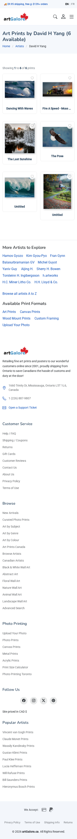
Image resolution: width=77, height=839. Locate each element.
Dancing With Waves (19, 108)
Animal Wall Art (12, 594)
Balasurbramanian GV (18, 262)
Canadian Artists (13, 560)
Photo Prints (10, 640)
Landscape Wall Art (14, 601)
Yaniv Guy (9, 269)
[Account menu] (63, 17)
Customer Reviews (14, 460)
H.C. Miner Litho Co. (16, 282)
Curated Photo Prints (15, 519)
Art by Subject (11, 526)
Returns (7, 447)
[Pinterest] (53, 700)
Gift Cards (8, 454)
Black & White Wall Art (16, 567)
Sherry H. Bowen (48, 269)
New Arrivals (10, 513)
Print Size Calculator (15, 667)
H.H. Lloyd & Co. (46, 282)
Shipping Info (52, 822)
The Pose (57, 156)
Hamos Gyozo (12, 256)
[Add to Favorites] (32, 78)
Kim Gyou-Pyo (36, 256)
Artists (19, 46)
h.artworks (50, 275)
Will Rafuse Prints (13, 773)
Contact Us (9, 467)
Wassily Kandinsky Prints (18, 745)
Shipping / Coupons (15, 440)
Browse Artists (11, 553)
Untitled (19, 206)
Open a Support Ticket (23, 407)
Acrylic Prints (10, 660)
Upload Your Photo (16, 325)
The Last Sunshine (20, 159)
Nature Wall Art (12, 587)
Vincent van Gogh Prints (17, 732)
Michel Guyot (47, 262)
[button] (72, 17)
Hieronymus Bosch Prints (18, 786)
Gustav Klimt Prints (14, 752)
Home (6, 46)
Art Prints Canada (13, 547)
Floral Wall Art (11, 581)
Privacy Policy (11, 481)
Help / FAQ (9, 433)
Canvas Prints (30, 312)
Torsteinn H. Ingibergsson (20, 275)
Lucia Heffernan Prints (16, 766)
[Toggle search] (55, 17)
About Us (8, 474)
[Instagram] (33, 700)
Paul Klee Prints (12, 759)
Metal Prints (10, 653)
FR (73, 4)
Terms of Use (10, 488)
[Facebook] (24, 700)
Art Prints (9, 312)
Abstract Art (10, 574)
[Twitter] (43, 700)
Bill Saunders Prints (14, 779)
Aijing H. (27, 269)
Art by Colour (10, 540)
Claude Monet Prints (15, 739)
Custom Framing (46, 318)
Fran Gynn (57, 256)
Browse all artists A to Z (19, 294)
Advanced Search (13, 608)
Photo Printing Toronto (17, 674)
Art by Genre (10, 533)
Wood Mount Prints (16, 318)
